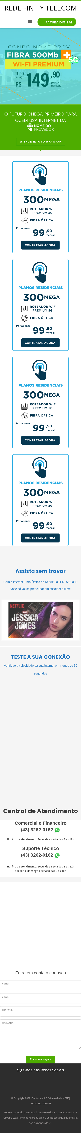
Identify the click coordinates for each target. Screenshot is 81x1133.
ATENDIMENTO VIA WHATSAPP (40, 141)
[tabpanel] (40, 66)
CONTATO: (7, 1010)
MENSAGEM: (8, 1023)
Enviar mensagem (40, 1059)
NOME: (5, 983)
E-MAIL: (5, 997)
